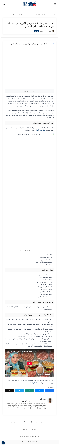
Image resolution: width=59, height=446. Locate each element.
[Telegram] (26, 429)
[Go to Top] (3, 442)
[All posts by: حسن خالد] (50, 400)
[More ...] (9, 390)
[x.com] (32, 429)
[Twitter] (19, 390)
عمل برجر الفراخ (40, 130)
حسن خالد (49, 31)
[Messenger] (39, 390)
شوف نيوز (54, 14)
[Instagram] (29, 429)
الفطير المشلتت (32, 383)
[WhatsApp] (29, 390)
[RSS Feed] (23, 429)
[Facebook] (49, 390)
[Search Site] (4, 4)
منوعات (48, 14)
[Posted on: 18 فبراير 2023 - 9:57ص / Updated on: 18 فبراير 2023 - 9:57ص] (44, 31)
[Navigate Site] (55, 4)
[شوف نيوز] (29, 3)
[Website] (29, 401)
